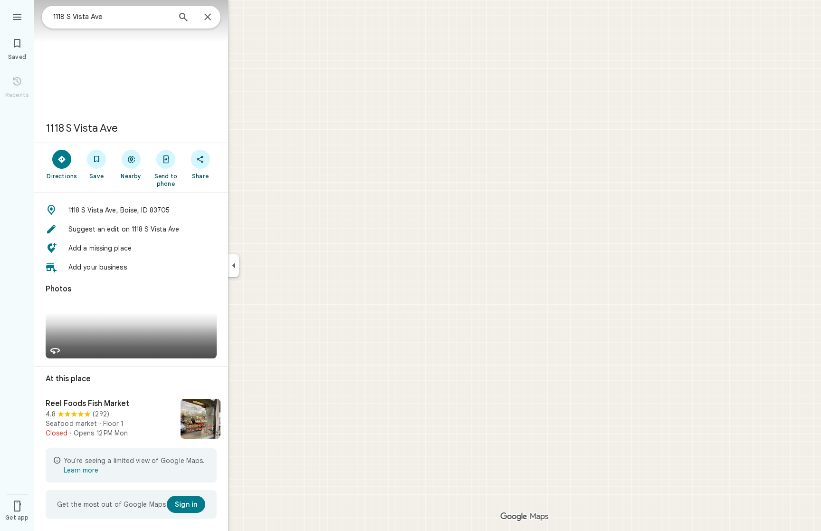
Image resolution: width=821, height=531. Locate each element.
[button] (131, 210)
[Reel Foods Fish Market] (131, 419)
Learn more (81, 470)
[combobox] (111, 16)
